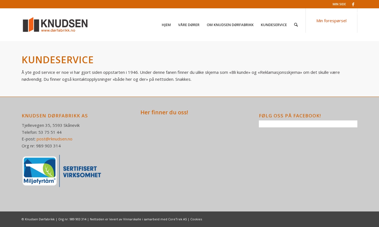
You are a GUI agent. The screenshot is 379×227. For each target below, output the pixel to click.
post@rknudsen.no (54, 139)
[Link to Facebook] (353, 4)
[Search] (295, 24)
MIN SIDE (339, 4)
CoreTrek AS (177, 219)
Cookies (196, 219)
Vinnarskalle (132, 219)
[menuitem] (166, 24)
